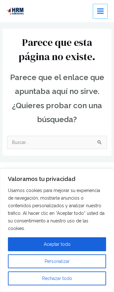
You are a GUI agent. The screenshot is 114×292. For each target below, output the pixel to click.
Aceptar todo (57, 244)
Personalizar (57, 261)
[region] (57, 230)
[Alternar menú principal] (100, 11)
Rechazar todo (57, 278)
